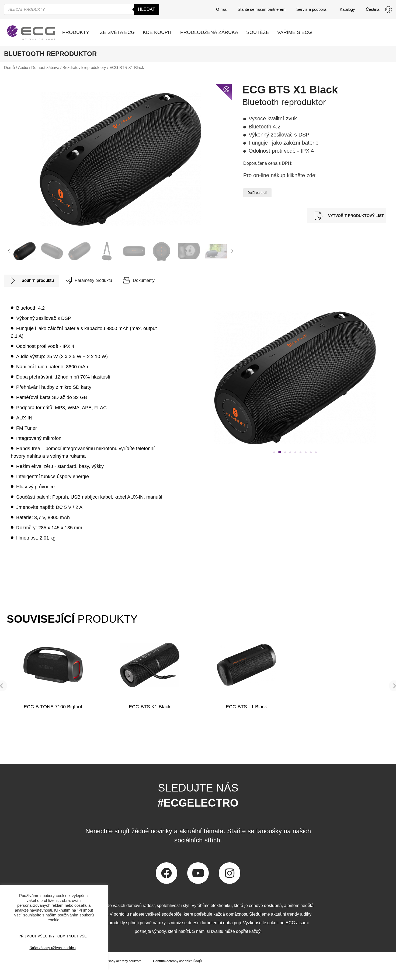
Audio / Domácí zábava (38, 67)
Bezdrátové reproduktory (84, 67)
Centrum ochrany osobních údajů (177, 961)
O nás (221, 9)
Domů (9, 67)
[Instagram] (229, 873)
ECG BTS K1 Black (150, 706)
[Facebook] (166, 873)
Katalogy (347, 9)
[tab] (31, 281)
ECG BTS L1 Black (246, 706)
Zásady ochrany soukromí (123, 961)
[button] (9, 251)
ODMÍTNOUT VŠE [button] (72, 936)
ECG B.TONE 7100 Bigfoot (53, 706)
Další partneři (257, 193)
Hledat (146, 9)
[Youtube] (198, 873)
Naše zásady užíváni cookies (53, 948)
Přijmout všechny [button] (37, 936)
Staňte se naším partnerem (262, 9)
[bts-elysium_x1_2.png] (120, 159)
